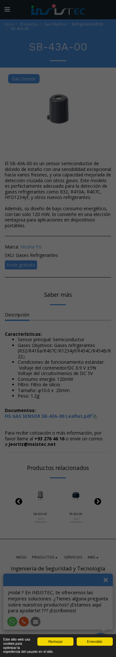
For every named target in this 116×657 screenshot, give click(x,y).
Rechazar (55, 641)
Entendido (94, 641)
